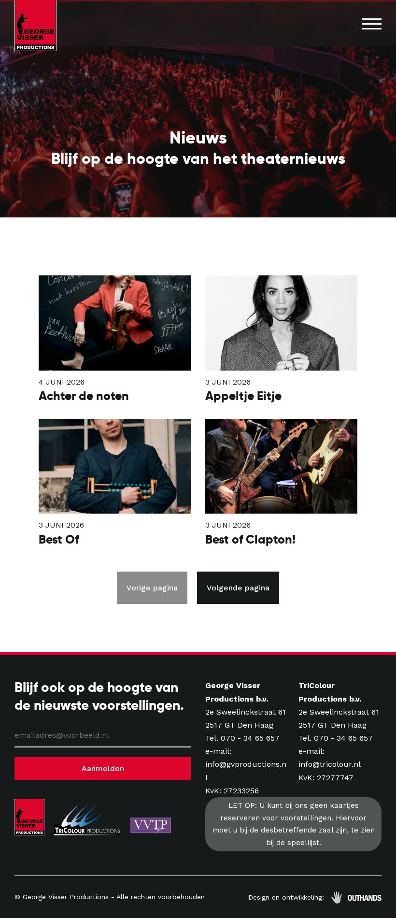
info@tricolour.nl (329, 764)
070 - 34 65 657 (250, 738)
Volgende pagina (238, 587)
